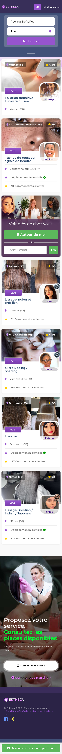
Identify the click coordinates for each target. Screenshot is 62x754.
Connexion (53, 7)
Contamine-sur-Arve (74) (25, 168)
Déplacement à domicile (26, 177)
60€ (13, 503)
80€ (13, 429)
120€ (13, 292)
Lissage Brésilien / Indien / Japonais (19, 511)
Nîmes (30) (16, 521)
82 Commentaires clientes (27, 319)
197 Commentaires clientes (27, 461)
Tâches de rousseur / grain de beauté (20, 159)
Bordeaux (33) (18, 444)
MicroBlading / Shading (16, 369)
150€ (13, 91)
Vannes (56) (17, 109)
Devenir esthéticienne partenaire (33, 748)
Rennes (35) (17, 310)
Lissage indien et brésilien (18, 301)
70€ (13, 150)
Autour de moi (32, 235)
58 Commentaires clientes (27, 387)
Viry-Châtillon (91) (20, 379)
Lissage (11, 436)
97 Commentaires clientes (27, 538)
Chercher (32, 41)
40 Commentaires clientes (27, 185)
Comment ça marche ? (32, 678)
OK (53, 250)
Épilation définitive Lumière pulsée (19, 99)
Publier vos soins (32, 665)
